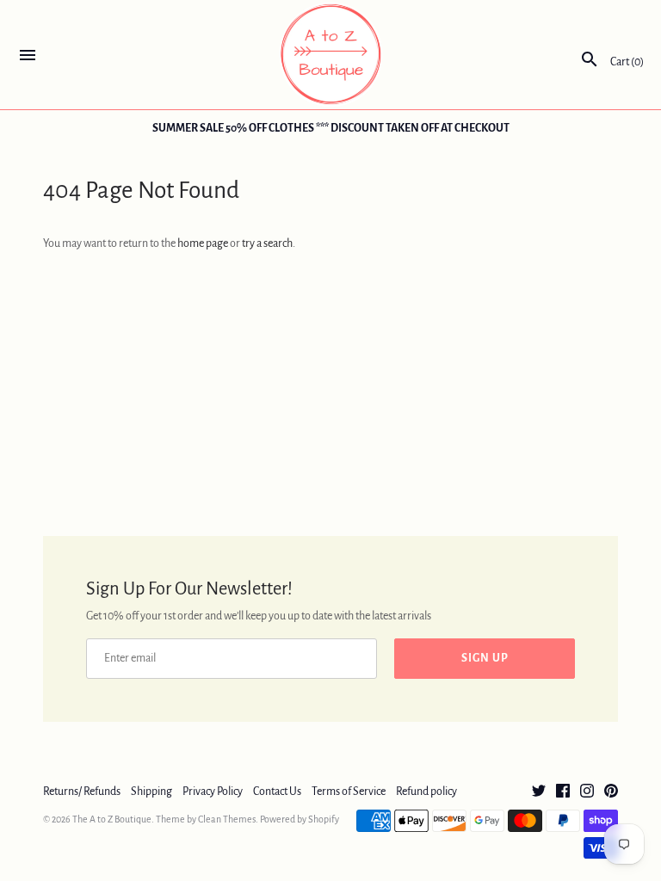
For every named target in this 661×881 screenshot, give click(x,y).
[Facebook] (563, 792)
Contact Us (277, 792)
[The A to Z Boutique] (331, 54)
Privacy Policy (212, 792)
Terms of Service (349, 792)
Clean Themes (227, 819)
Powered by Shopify (299, 819)
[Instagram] (587, 792)
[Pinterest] (611, 792)
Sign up (485, 658)
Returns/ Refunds (81, 792)
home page (202, 243)
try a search (267, 243)
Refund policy (426, 792)
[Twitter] (539, 792)
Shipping (151, 792)
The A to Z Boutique (111, 819)
